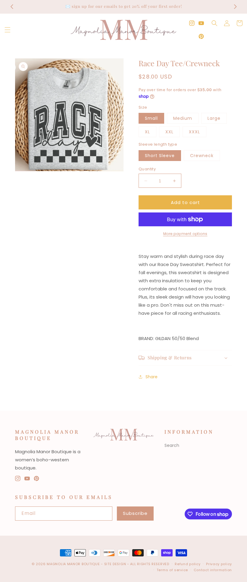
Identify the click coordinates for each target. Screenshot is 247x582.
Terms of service (172, 570)
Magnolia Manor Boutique (74, 564)
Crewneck (202, 156)
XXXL (194, 132)
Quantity (147, 169)
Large (214, 118)
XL (147, 132)
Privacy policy (219, 564)
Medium (182, 118)
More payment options (185, 233)
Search (171, 445)
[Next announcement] (235, 6)
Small (151, 118)
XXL (169, 132)
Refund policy (187, 564)
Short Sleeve (160, 156)
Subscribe (135, 513)
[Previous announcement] (11, 6)
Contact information (213, 570)
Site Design (115, 564)
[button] (7, 29)
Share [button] (151, 377)
